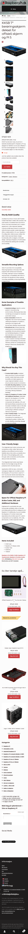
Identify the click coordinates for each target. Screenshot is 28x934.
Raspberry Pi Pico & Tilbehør (11, 762)
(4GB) (16, 555)
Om (3, 871)
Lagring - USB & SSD (9, 785)
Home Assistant (8, 772)
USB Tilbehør (7, 780)
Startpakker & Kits (8, 748)
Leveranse (5, 869)
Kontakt (4, 875)
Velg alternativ (14, 656)
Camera (6, 767)
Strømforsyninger (8, 775)
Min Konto (4, 867)
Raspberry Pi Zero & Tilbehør (11, 759)
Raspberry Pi (7, 746)
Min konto (4, 931)
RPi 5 (12, 180)
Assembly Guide (6, 209)
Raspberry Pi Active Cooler (17, 557)
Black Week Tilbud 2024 (10, 894)
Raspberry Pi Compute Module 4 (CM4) (14, 756)
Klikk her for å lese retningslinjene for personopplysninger (13, 911)
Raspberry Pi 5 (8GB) (7, 555)
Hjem (4, 15)
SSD (3, 559)
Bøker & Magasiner (8, 791)
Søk (14, 931)
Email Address (7, 813)
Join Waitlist (7, 166)
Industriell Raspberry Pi (10, 751)
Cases (8, 15)
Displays (15, 176)
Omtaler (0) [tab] (6, 199)
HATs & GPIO (7, 764)
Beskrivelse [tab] (6, 190)
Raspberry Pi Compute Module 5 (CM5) (14, 754)
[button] (2, 42)
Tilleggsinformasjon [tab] (8, 194)
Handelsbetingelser (7, 873)
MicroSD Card (16, 559)
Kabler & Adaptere (8, 788)
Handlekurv (22, 930)
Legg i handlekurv (14, 609)
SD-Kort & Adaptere (9, 783)
